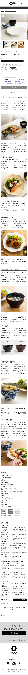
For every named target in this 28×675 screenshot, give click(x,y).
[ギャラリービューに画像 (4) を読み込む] (21, 44)
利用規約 (19, 671)
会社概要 (24, 669)
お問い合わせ (14, 633)
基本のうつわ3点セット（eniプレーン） (13, 65)
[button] (2, 3)
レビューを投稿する (20, 599)
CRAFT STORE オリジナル (9, 51)
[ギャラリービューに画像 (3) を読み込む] (14, 44)
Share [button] (4, 615)
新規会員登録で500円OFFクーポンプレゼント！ (14, 8)
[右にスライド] (26, 44)
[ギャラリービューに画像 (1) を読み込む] (7, 44)
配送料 (5, 69)
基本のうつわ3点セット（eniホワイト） (13, 61)
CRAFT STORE (9, 669)
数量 (2, 71)
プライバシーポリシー (12, 671)
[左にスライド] (1, 44)
